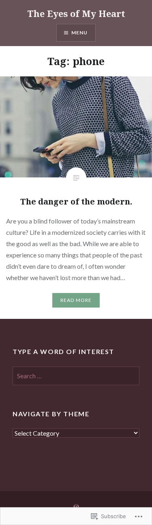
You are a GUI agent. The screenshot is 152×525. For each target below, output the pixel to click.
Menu (79, 33)
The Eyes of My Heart (76, 13)
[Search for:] (76, 376)
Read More (76, 300)
